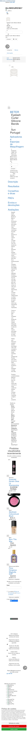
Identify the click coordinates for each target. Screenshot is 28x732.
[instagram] (8, 673)
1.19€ (15, 39)
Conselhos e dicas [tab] (13, 192)
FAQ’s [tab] (11, 197)
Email (8, 585)
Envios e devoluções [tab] (13, 204)
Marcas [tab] (16, 50)
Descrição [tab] (13, 181)
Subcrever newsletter (14, 597)
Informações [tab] (10, 53)
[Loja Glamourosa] (14, 8)
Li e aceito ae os (14, 593)
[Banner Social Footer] (14, 601)
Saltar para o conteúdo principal (7, 0)
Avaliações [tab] (13, 209)
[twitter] (11, 673)
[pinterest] (9, 673)
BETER (14, 112)
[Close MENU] (24, 42)
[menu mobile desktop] (20, 5)
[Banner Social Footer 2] (14, 619)
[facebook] (10, 673)
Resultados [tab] (13, 186)
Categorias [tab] (9, 50)
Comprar (9, 39)
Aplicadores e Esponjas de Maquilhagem (17, 141)
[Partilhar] (9, 106)
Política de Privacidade (13, 592)
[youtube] (7, 673)
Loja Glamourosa (10, 58)
